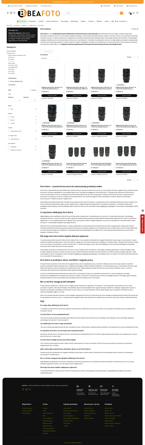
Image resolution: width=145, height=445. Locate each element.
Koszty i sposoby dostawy (70, 411)
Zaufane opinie (47, 413)
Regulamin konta (47, 423)
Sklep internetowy (71, 442)
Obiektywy (24, 25)
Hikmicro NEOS (109, 408)
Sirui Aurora (11, 57)
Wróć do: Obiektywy (11, 51)
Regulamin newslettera (49, 431)
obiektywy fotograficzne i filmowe (86, 254)
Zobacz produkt (52, 95)
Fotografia (17, 25)
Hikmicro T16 (108, 411)
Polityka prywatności (48, 428)
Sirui (12, 109)
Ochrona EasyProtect (90, 413)
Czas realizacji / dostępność (71, 418)
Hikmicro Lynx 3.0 (109, 413)
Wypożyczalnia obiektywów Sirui (17, 55)
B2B (44, 416)
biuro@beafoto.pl (132, 6)
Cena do (26, 97)
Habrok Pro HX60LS (110, 418)
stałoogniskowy (15, 139)
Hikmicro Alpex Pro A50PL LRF (112, 423)
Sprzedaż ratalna (68, 421)
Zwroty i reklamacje (89, 411)
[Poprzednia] (3, 2)
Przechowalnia (26, 413)
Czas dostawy (67, 413)
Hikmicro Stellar (109, 426)
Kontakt (45, 408)
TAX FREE (65, 426)
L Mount (13, 123)
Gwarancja (87, 416)
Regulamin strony (47, 426)
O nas (44, 411)
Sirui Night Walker (13, 67)
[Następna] (141, 2)
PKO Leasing (66, 423)
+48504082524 (106, 6)
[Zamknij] (143, 211)
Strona (129, 57)
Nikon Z (13, 120)
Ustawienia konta (27, 411)
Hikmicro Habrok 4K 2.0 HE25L (113, 416)
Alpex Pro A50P (109, 421)
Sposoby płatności (68, 416)
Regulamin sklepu (48, 421)
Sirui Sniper (11, 59)
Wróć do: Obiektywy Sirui (16, 81)
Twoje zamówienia (27, 408)
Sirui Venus (11, 71)
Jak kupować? (67, 408)
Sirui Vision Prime (13, 65)
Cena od (10, 97)
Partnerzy (45, 433)
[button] (121, 13)
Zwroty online (88, 408)
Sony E (12, 117)
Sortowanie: (44, 55)
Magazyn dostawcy (16, 150)
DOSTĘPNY (13, 147)
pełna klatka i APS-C (16, 131)
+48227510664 (119, 6)
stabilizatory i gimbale (107, 206)
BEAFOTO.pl (9, 25)
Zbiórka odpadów (89, 418)
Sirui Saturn (11, 69)
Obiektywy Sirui (32, 25)
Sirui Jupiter (11, 73)
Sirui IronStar (11, 63)
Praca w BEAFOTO (48, 418)
